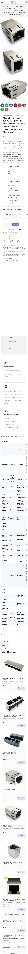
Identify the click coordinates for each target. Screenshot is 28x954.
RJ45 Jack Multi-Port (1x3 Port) (9, 718)
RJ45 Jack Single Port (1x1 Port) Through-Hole (20, 865)
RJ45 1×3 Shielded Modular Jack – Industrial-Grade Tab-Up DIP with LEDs (13, 716)
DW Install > (6, 403)
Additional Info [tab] (12, 341)
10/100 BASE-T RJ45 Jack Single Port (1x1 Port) (13, 8)
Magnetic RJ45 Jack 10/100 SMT (10, 253)
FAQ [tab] (12, 352)
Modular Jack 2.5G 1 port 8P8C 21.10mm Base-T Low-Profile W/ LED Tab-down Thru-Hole (14, 900)
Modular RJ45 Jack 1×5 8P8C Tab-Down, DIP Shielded (13, 679)
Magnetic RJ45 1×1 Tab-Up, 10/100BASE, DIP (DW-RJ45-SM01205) (13, 826)
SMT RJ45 (22, 255)
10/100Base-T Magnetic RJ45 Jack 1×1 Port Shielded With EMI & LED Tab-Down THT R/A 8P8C (13, 921)
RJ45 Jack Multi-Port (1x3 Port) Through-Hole (15, 718)
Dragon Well (8, 115)
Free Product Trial (19, 236)
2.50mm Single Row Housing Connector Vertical (14, 938)
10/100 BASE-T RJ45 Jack (19, 6)
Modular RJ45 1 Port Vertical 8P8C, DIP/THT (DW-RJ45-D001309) (13, 863)
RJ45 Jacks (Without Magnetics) (5, 681)
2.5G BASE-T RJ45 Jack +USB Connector (10, 902)
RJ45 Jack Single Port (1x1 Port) (12, 865)
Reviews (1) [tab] (12, 345)
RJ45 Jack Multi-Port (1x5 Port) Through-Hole (20, 681)
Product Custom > (7, 429)
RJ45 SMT (5, 255)
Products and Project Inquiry (8, 236)
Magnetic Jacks (10, 6)
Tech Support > (7, 377)
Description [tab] (12, 337)
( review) (22, 115)
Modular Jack (21, 253)
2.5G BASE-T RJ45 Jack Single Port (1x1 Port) (17, 902)
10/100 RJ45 (8, 251)
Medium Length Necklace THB (10, 789)
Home (4, 6)
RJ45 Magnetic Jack (20, 254)
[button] (2, 105)
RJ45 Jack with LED (11, 254)
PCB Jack (5, 254)
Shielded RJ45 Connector (13, 255)
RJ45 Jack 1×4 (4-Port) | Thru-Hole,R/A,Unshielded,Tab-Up (9, 753)
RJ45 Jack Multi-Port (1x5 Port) (12, 681)
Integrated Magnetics (16, 251)
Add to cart (16, 224)
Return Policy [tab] (12, 348)
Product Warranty (6, 238)
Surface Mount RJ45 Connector (10, 257)
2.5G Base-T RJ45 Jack (4, 902)
